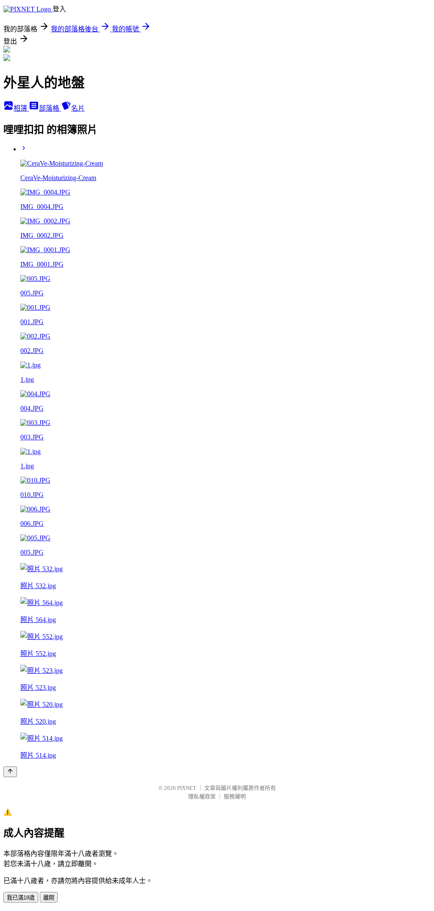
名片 (78, 108)
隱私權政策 (202, 796)
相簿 (21, 108)
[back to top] (10, 772)
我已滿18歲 (21, 897)
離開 (48, 897)
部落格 (50, 108)
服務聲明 (235, 796)
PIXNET (186, 788)
